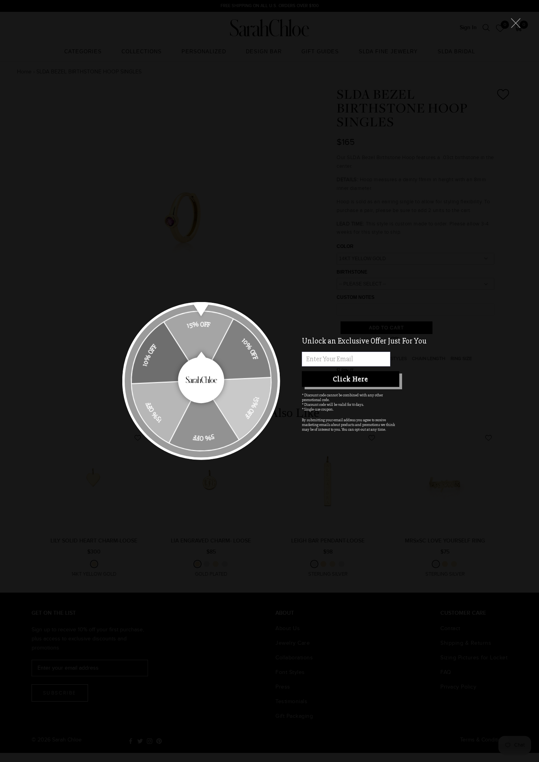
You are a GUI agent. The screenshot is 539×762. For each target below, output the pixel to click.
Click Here (350, 379)
